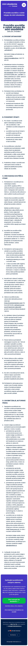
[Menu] (24, 5)
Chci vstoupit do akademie (14, 600)
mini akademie (8, 72)
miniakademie (9, 5)
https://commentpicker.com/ (13, 303)
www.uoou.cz (14, 529)
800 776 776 (13, 624)
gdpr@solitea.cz (11, 545)
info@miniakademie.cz (14, 626)
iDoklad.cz (13, 635)
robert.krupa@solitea (11, 58)
